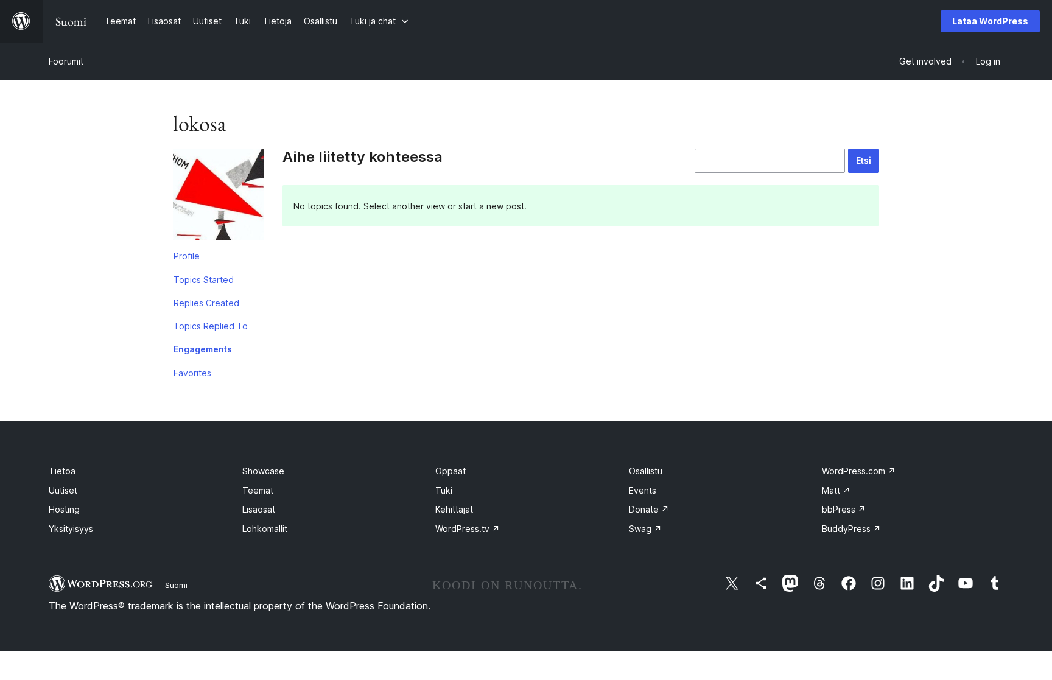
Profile (187, 256)
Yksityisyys (71, 529)
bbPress (844, 509)
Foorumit (66, 61)
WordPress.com (859, 471)
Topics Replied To (211, 326)
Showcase (263, 471)
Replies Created (206, 303)
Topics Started (204, 280)
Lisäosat (258, 509)
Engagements (203, 349)
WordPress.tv (467, 529)
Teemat (257, 490)
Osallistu (645, 471)
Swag (645, 529)
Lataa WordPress (990, 21)
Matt (836, 490)
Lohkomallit (264, 529)
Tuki (443, 490)
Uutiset (63, 490)
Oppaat (450, 471)
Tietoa (62, 471)
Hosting (64, 509)
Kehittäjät (454, 509)
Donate (649, 509)
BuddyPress (851, 529)
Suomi (176, 585)
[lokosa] (218, 197)
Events (642, 490)
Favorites (192, 373)
